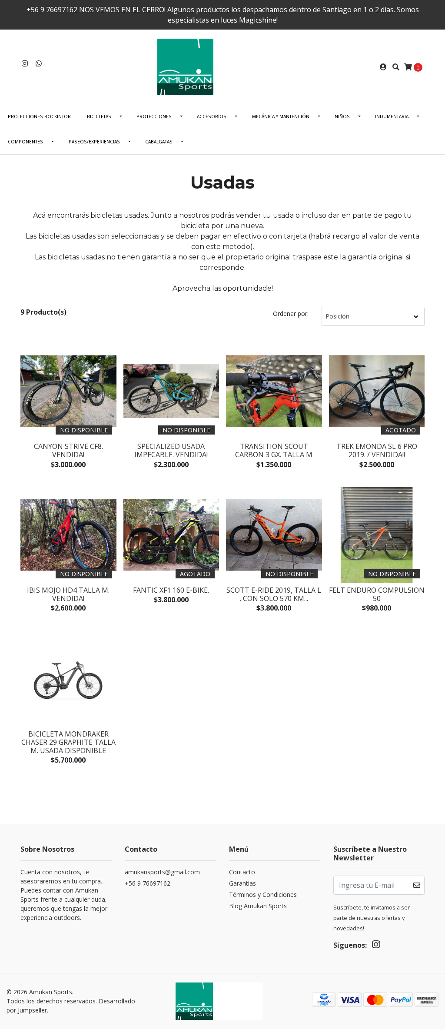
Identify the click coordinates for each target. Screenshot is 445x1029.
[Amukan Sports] (222, 66)
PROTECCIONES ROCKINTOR (39, 116)
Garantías (242, 883)
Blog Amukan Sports (258, 906)
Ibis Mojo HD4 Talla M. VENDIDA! (68, 594)
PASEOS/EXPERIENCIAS (94, 142)
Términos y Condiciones (263, 894)
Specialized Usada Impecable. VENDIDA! (171, 450)
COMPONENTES (25, 142)
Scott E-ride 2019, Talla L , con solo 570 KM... (273, 594)
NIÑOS (342, 116)
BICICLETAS (99, 116)
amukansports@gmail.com (162, 872)
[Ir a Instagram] (24, 63)
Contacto (242, 872)
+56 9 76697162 (147, 883)
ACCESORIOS (211, 116)
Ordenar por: (291, 313)
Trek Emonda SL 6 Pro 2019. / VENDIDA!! (376, 450)
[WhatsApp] (38, 63)
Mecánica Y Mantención (280, 116)
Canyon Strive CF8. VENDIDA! (68, 450)
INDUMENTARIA (391, 116)
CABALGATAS (159, 142)
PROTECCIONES (154, 116)
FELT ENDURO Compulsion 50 (377, 594)
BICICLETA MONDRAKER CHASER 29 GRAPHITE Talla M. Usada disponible (68, 742)
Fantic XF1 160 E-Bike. (171, 590)
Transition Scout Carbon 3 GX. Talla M (273, 450)
